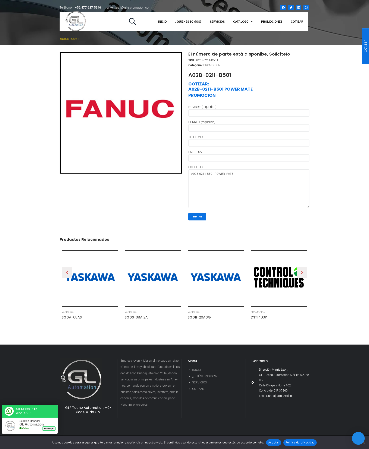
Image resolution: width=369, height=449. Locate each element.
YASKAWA (68, 312)
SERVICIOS (199, 382)
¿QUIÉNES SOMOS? (204, 376)
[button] (67, 272)
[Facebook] (283, 7)
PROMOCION (211, 65)
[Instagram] (306, 7)
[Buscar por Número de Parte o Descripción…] (132, 21)
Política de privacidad (300, 442)
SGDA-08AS (72, 317)
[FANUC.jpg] (121, 113)
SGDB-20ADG (199, 317)
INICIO (196, 369)
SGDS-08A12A (136, 317)
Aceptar (273, 442)
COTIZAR (198, 388)
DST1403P (259, 317)
